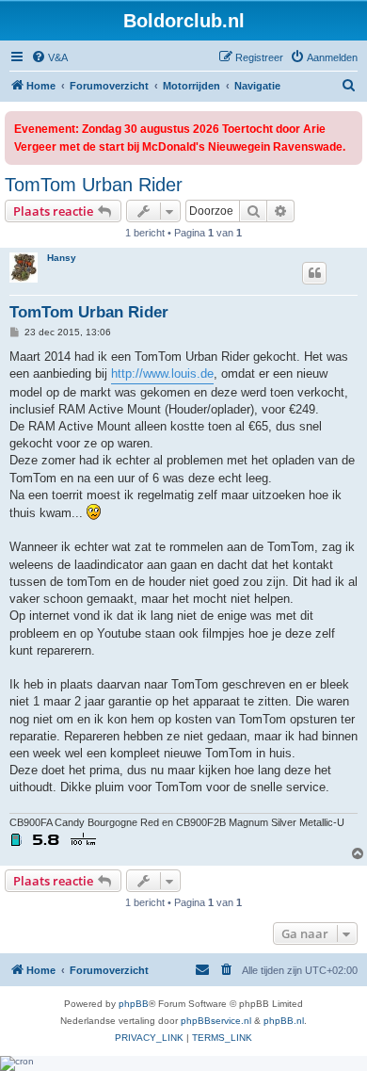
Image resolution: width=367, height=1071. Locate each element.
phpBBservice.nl (216, 1020)
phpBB (134, 1003)
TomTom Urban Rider (94, 184)
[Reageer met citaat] (314, 273)
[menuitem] (49, 57)
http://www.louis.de (162, 373)
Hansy (61, 257)
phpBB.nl (283, 1020)
